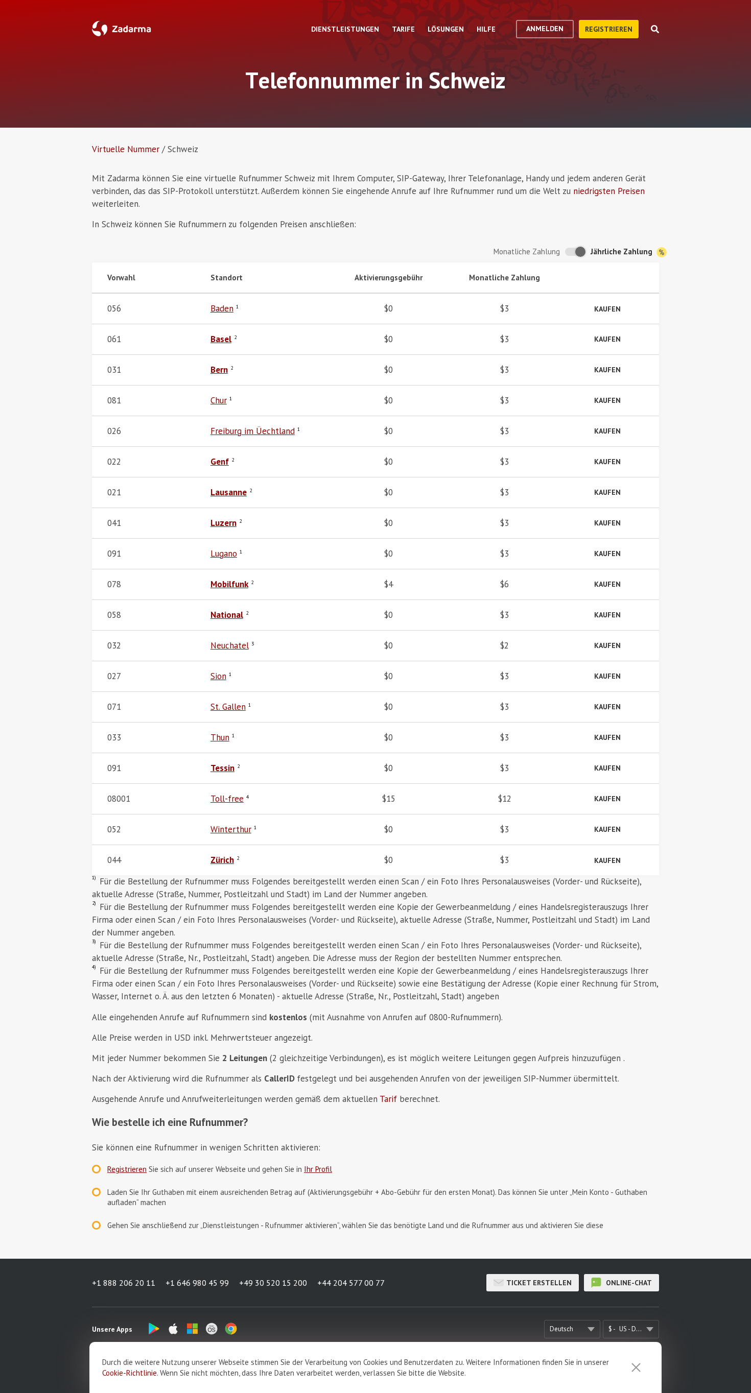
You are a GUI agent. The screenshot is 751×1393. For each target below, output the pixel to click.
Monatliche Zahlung (527, 251)
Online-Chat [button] (628, 1282)
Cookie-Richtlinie (129, 1373)
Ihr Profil (318, 1169)
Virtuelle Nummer (125, 149)
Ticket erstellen (539, 1282)
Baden (221, 308)
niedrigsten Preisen (609, 191)
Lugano (223, 553)
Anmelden (545, 28)
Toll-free (227, 798)
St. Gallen (228, 706)
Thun (219, 737)
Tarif (388, 1098)
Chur (218, 400)
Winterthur (230, 829)
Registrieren (608, 29)
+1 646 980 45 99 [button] (197, 1283)
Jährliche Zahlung (622, 251)
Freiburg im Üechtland (252, 431)
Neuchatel (229, 645)
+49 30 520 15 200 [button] (273, 1283)
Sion (218, 676)
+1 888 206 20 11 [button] (123, 1283)
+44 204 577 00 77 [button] (351, 1283)
